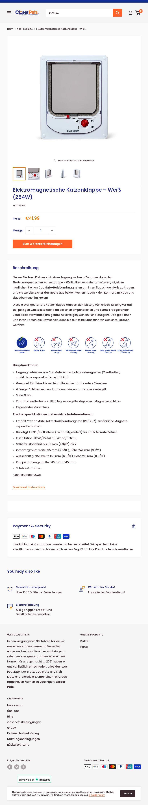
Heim (10, 29)
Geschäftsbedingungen (24, 722)
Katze (84, 641)
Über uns (13, 711)
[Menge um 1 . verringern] (29, 230)
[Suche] (117, 13)
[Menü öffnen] (9, 12)
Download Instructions (29, 487)
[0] (138, 13)
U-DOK (11, 728)
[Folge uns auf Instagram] (23, 767)
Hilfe (10, 716)
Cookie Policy (97, 795)
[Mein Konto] (130, 13)
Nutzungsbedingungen (23, 739)
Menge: (18, 230)
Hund (84, 647)
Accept (127, 793)
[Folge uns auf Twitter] (16, 767)
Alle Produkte (25, 29)
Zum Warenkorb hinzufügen (42, 244)
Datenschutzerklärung (23, 733)
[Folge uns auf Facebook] (9, 767)
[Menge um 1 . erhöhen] (52, 230)
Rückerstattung (18, 745)
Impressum (15, 705)
